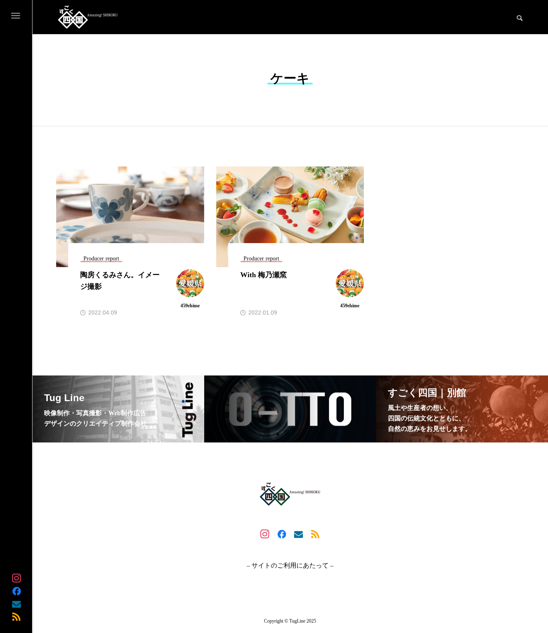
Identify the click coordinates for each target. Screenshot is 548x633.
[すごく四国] (88, 17)
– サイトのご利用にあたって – (290, 565)
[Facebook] (16, 590)
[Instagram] (16, 578)
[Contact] (16, 603)
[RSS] (16, 616)
